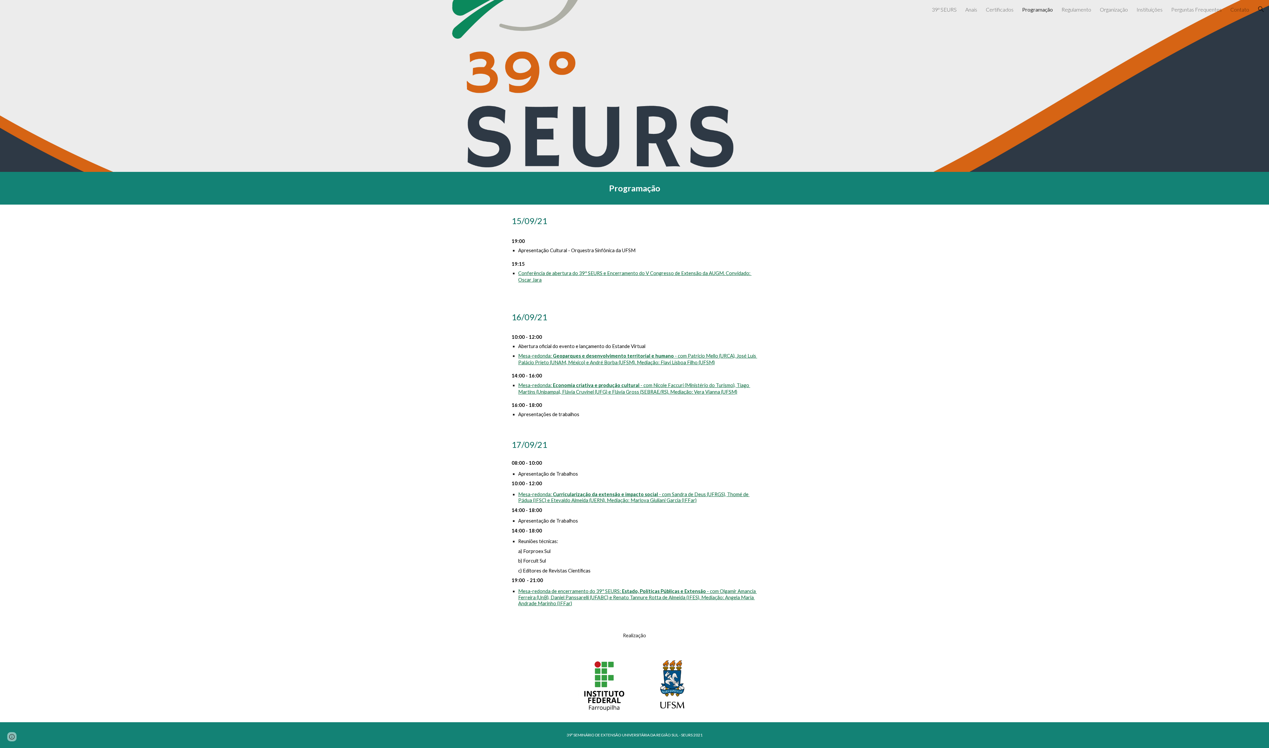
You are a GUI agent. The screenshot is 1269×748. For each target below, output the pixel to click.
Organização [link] (1114, 9)
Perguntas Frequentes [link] (1196, 9)
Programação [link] (1037, 9)
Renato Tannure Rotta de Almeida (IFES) (656, 597)
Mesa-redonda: (535, 356)
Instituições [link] (1149, 9)
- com (712, 591)
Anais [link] (971, 9)
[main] (634, 188)
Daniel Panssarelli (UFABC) (579, 597)
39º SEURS (607, 591)
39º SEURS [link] (944, 9)
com (683, 356)
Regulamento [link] (1076, 9)
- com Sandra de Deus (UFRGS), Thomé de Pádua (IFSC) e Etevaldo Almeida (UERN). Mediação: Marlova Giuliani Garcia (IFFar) (634, 497)
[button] (1261, 9)
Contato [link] (1239, 9)
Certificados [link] (1000, 9)
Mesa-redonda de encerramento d (555, 591)
